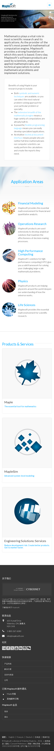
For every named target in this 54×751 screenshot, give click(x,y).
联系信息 (6, 615)
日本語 (37, 737)
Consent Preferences (18, 744)
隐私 (7, 744)
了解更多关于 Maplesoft (10, 607)
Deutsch (29, 737)
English (11, 737)
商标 (30, 744)
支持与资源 (8, 675)
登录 (6, 711)
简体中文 (46, 737)
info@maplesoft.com (15, 636)
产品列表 (7, 664)
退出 (6, 717)
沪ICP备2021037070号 (30, 746)
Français (20, 737)
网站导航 (36, 744)
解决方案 (7, 669)
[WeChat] (29, 648)
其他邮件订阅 (13, 699)
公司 (6, 680)
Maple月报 (11, 694)
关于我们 (6, 578)
